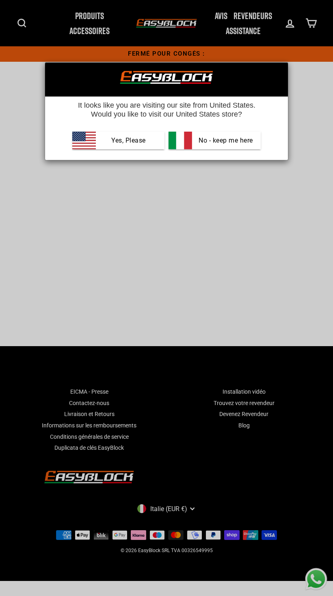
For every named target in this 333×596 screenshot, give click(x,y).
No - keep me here (225, 140)
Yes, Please (128, 140)
